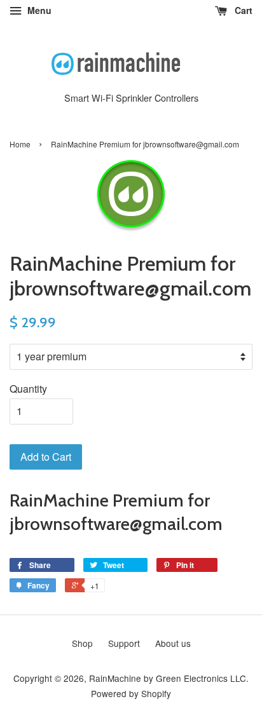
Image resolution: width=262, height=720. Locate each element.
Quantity (28, 388)
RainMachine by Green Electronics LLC (167, 678)
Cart (242, 10)
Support (124, 643)
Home (20, 144)
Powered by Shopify (131, 693)
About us (173, 643)
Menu (38, 10)
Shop (82, 643)
